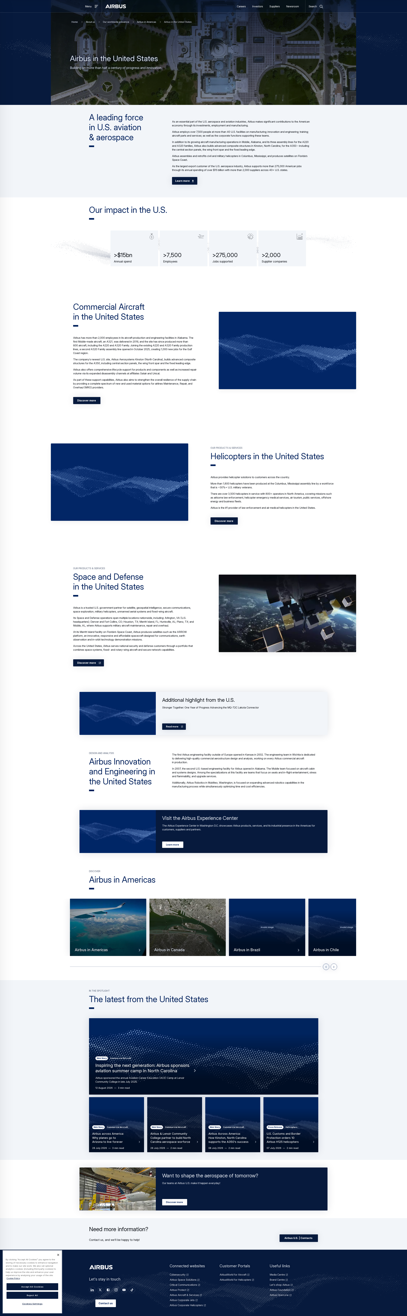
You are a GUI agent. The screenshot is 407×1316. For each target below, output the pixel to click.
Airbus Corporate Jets (182, 1300)
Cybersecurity (178, 1274)
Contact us (106, 1303)
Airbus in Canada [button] (169, 950)
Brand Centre (277, 1279)
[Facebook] (108, 1290)
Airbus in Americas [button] (91, 950)
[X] (100, 1290)
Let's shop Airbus (280, 1284)
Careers (241, 6)
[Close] (58, 1254)
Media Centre (277, 1274)
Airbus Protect (178, 1289)
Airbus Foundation (280, 1289)
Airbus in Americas (146, 22)
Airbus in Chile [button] (326, 950)
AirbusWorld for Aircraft (233, 1274)
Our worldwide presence (116, 22)
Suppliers (274, 6)
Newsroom (292, 6)
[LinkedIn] (92, 1290)
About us (90, 22)
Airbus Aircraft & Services (184, 1295)
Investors (257, 6)
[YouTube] (124, 1290)
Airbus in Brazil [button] (247, 950)
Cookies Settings (32, 1303)
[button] (287, 350)
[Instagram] (116, 1290)
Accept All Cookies (32, 1286)
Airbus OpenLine (279, 1295)
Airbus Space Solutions (183, 1279)
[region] (32, 1281)
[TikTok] (132, 1290)
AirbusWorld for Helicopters (235, 1279)
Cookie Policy (13, 1278)
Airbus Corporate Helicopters (186, 1305)
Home (75, 22)
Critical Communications (183, 1284)
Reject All (32, 1295)
